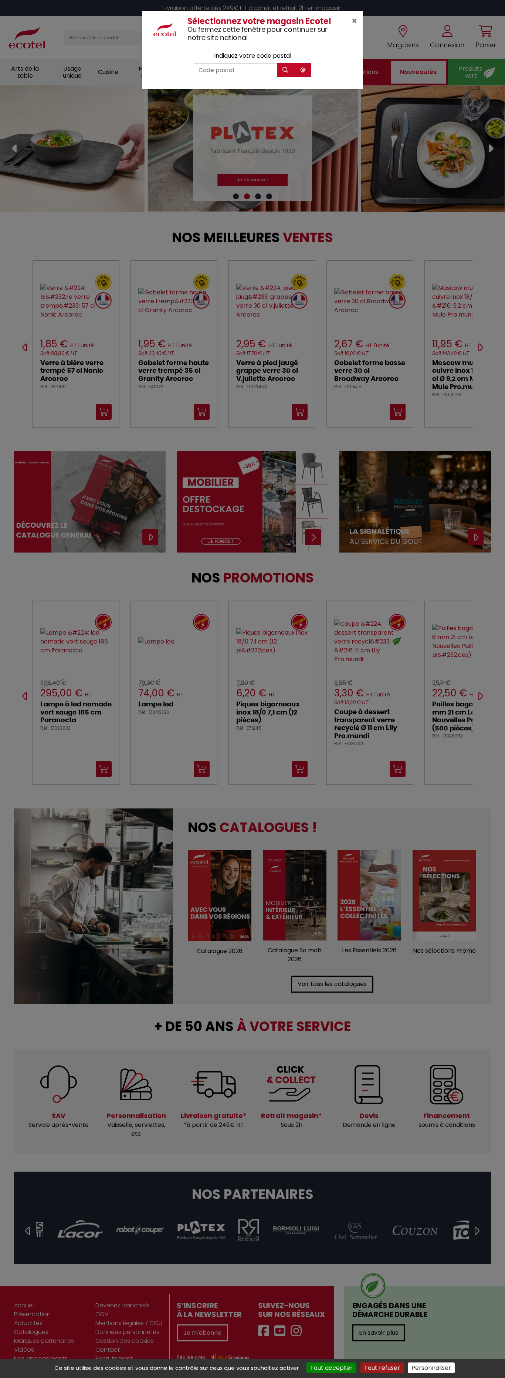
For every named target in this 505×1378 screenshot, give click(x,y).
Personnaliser (431, 1368)
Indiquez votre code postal (252, 55)
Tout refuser (382, 1368)
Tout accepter (331, 1368)
